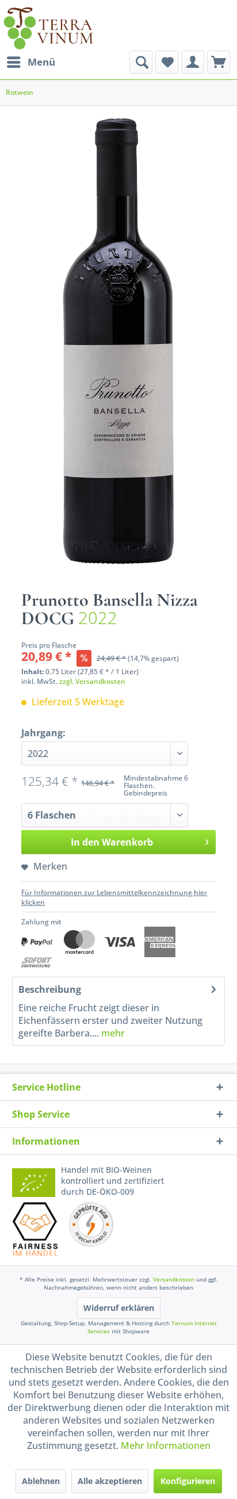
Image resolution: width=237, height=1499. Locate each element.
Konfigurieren (187, 1480)
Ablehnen (41, 1480)
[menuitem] (30, 62)
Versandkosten (173, 1279)
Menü (41, 61)
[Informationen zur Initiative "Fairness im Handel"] (35, 1229)
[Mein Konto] (192, 62)
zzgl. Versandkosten (92, 681)
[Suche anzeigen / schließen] (140, 62)
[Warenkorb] (218, 62)
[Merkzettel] (166, 62)
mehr (112, 1033)
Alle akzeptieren (110, 1480)
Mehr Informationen (166, 1445)
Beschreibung (49, 989)
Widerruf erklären (118, 1307)
